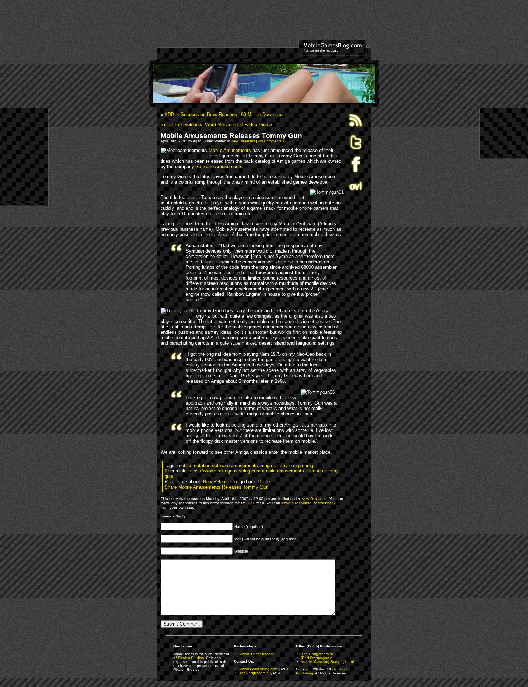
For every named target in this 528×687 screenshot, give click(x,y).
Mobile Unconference (256, 654)
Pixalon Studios (191, 658)
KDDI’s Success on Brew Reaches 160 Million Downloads (225, 114)
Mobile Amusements (230, 150)
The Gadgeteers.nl (317, 654)
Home (264, 481)
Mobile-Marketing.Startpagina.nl (327, 662)
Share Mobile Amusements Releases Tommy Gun (216, 487)
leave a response (296, 503)
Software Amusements (218, 166)
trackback (327, 503)
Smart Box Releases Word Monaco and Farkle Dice (214, 124)
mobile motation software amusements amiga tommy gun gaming (245, 465)
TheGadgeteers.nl (254, 673)
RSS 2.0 (248, 503)
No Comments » (271, 141)
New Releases (243, 141)
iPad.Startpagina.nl (317, 658)
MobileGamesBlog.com (258, 669)
